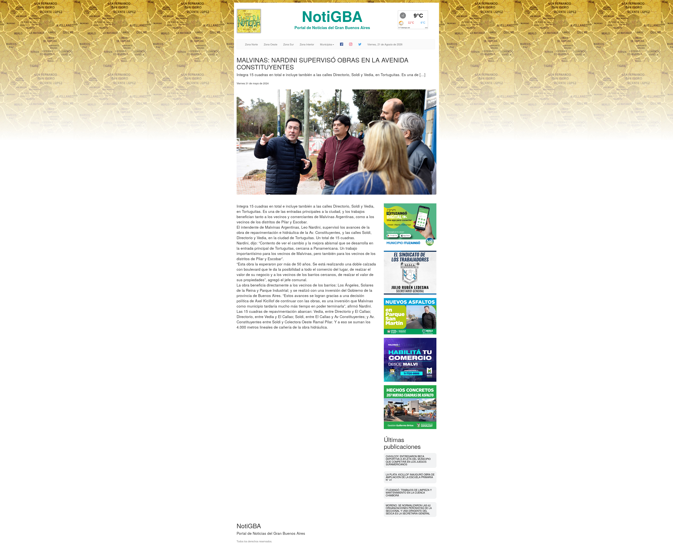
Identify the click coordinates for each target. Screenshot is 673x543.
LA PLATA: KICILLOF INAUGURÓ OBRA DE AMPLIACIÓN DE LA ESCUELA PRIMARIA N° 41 (410, 477)
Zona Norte (251, 44)
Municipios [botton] (326, 44)
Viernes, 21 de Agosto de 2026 (384, 44)
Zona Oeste (270, 44)
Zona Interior (307, 44)
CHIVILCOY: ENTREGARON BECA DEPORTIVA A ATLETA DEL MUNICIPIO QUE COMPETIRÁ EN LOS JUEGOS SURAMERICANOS (408, 460)
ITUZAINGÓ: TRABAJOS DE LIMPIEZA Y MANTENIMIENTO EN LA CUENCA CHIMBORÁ (409, 492)
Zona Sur (288, 44)
